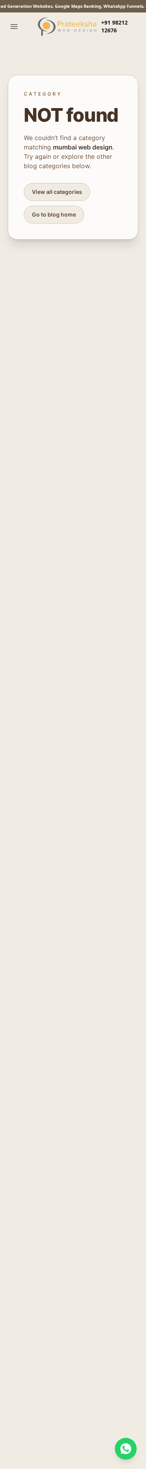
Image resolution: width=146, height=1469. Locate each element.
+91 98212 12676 (114, 26)
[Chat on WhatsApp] (126, 1449)
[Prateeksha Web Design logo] (68, 26)
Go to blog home (54, 214)
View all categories (57, 191)
